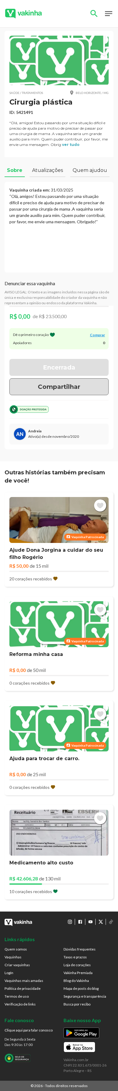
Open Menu (108, 13)
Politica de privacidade (23, 988)
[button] (59, 60)
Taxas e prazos (75, 957)
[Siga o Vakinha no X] (100, 921)
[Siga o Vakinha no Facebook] (80, 921)
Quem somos (16, 949)
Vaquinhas (13, 957)
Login (9, 972)
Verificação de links (20, 1004)
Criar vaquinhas (17, 965)
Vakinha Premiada (78, 972)
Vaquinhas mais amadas (24, 980)
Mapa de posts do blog (81, 988)
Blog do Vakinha (76, 980)
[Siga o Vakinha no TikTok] (111, 921)
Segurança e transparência (85, 996)
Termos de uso (17, 996)
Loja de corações (77, 965)
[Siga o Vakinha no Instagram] (69, 921)
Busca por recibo (77, 1004)
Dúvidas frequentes (80, 949)
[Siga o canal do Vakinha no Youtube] (90, 921)
